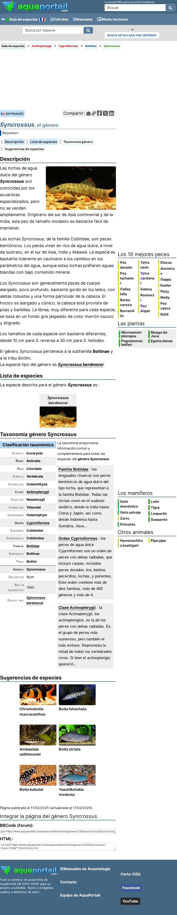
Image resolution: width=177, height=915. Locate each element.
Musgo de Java (159, 334)
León (155, 501)
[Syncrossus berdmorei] (58, 416)
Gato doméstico (129, 504)
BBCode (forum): (16, 825)
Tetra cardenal (147, 278)
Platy (164, 291)
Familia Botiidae (73, 469)
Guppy (165, 279)
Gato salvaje (130, 512)
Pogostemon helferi (132, 343)
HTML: (6, 838)
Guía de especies (23, 19)
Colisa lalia (125, 291)
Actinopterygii (38, 492)
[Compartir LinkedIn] (111, 113)
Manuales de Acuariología (87, 868)
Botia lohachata (72, 709)
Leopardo (159, 513)
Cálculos (61, 19)
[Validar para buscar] (170, 7)
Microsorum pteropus (131, 334)
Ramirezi (147, 297)
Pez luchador (127, 278)
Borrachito (127, 313)
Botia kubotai (31, 789)
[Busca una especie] (88, 30)
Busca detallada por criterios (131, 35)
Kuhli (164, 314)
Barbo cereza (126, 302)
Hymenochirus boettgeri (131, 543)
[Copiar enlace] (94, 113)
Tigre (155, 507)
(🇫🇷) (42, 19)
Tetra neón (144, 265)
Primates (127, 524)
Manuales (84, 19)
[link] (35, 7)
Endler (165, 285)
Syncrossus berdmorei (80, 364)
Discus (166, 262)
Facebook (131, 887)
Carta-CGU (131, 874)
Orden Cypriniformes (78, 538)
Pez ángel (145, 308)
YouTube (130, 901)
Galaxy (146, 289)
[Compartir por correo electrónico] (88, 113)
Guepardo (159, 519)
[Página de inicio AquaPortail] (35, 11)
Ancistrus (167, 271)
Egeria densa (162, 341)
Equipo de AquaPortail (80, 895)
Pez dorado (126, 265)
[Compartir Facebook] (99, 113)
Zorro (124, 518)
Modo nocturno (115, 19)
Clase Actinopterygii (77, 607)
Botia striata (69, 749)
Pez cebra (165, 305)
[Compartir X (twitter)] (105, 113)
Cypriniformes (38, 523)
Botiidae (33, 546)
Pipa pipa (158, 540)
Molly (165, 297)
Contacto (68, 882)
